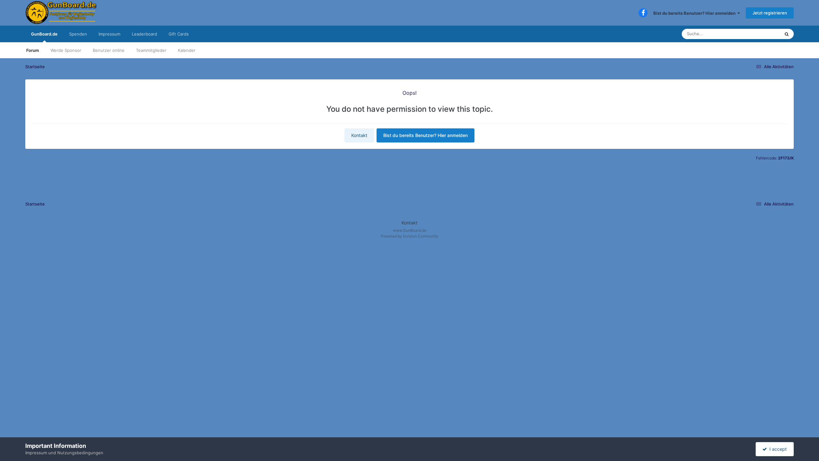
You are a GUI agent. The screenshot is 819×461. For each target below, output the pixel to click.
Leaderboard (144, 33)
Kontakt (359, 135)
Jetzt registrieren (769, 12)
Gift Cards (179, 33)
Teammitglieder (151, 50)
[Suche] (787, 34)
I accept (777, 449)
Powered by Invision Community (409, 236)
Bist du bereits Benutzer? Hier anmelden (695, 13)
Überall (764, 33)
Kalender (186, 50)
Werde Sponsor (66, 50)
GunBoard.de (44, 33)
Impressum (109, 33)
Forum (32, 50)
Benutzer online (108, 50)
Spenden (78, 33)
